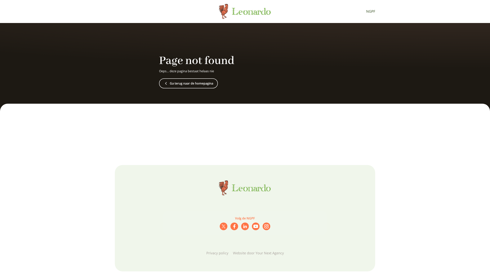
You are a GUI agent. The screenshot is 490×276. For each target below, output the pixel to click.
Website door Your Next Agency (258, 253)
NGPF (370, 11)
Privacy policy (217, 253)
